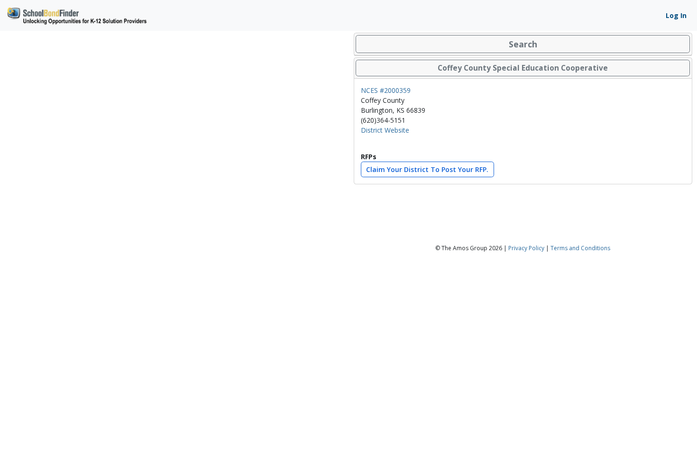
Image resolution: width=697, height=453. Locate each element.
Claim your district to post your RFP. (427, 169)
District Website (385, 130)
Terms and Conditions (580, 248)
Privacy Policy (526, 248)
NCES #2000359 (386, 90)
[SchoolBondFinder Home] (76, 14)
